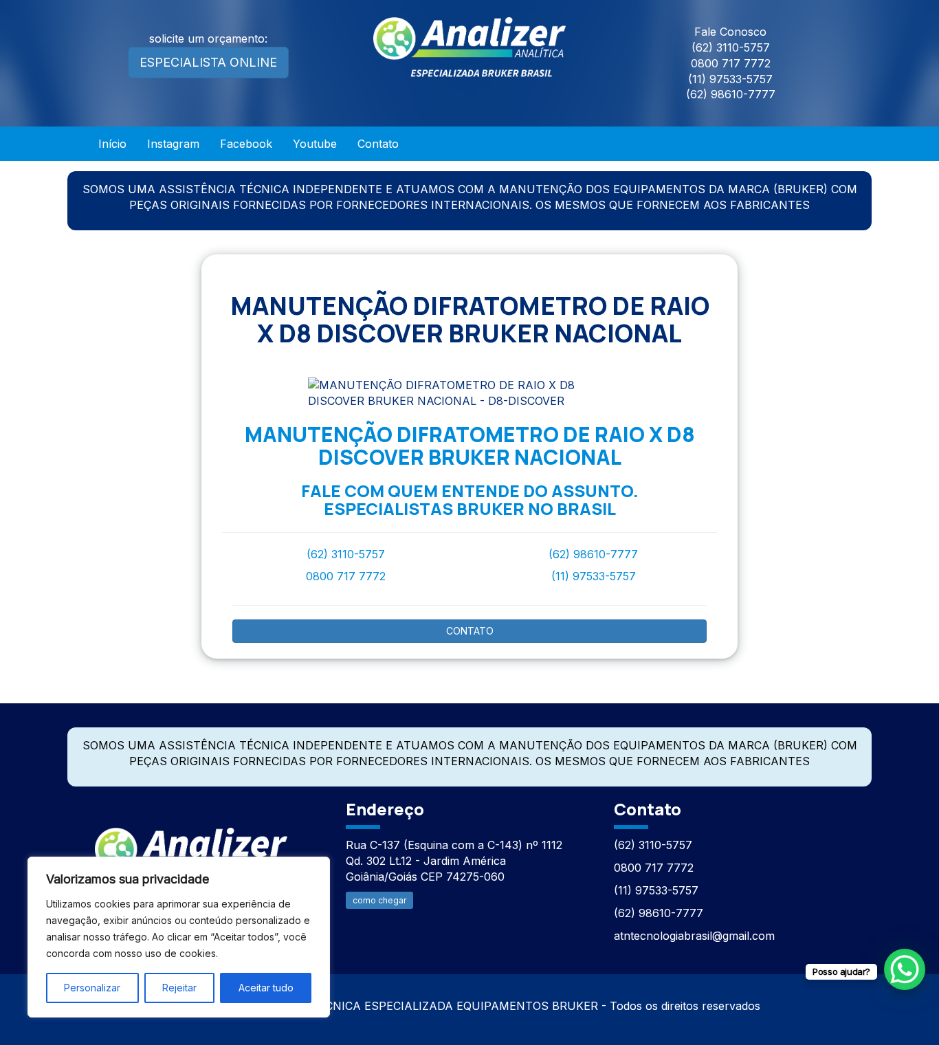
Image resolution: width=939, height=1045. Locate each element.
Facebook (246, 144)
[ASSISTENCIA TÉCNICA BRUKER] (191, 850)
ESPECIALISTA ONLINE (208, 62)
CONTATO (470, 631)
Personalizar (92, 987)
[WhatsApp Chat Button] (904, 969)
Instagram (173, 144)
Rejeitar (179, 987)
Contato (378, 144)
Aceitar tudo (266, 987)
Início (112, 144)
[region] (178, 937)
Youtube (315, 144)
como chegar (379, 900)
